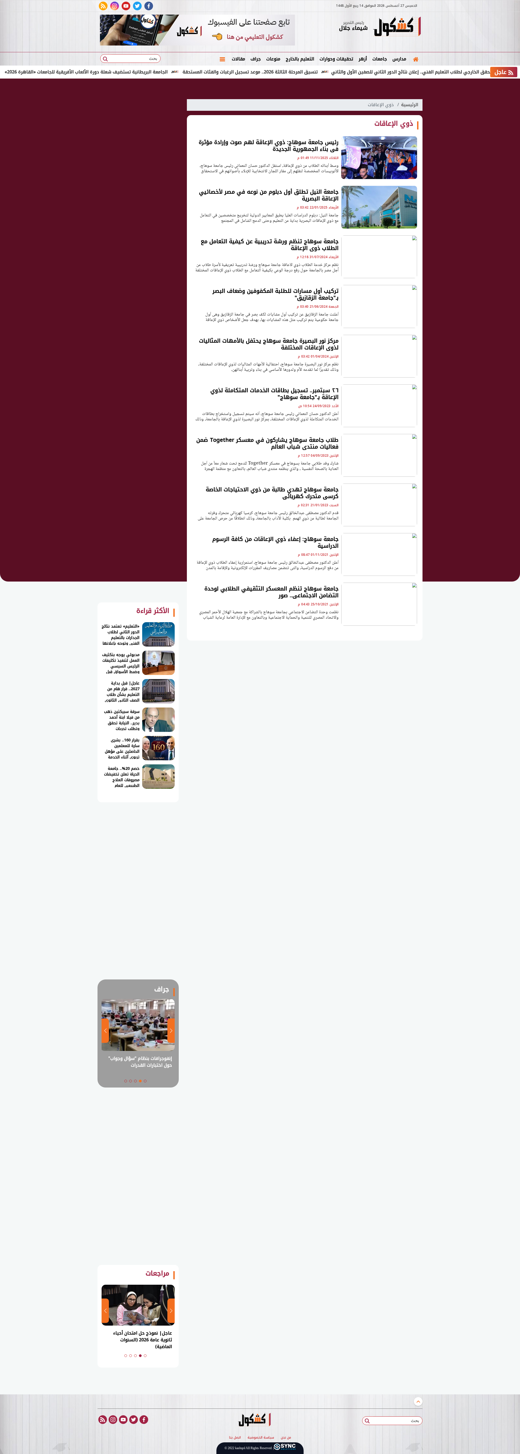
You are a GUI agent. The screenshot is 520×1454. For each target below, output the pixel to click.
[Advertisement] (449, 168)
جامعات (379, 59)
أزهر (363, 59)
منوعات (273, 59)
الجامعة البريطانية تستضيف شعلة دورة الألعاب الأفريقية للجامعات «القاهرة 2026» (121, 72)
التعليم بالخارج (300, 59)
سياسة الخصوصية (261, 1438)
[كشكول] (397, 27)
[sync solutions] (284, 1448)
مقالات (238, 59)
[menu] (222, 59)
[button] (145, 1081)
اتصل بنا (235, 1438)
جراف (256, 59)
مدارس (399, 59)
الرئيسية (409, 104)
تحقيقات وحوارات (336, 59)
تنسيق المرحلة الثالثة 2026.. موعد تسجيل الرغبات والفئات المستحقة (285, 72)
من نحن (286, 1438)
